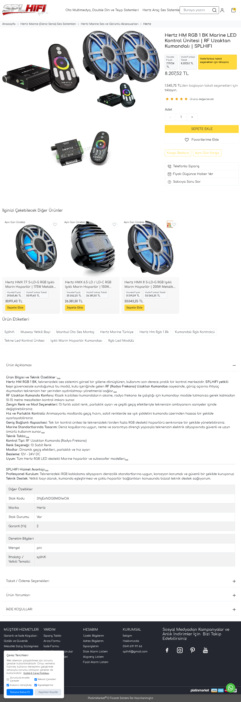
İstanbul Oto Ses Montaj (75, 332)
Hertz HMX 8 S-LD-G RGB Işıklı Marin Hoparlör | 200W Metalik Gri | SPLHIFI (148, 285)
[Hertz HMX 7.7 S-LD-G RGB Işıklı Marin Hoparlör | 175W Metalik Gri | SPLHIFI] (31, 248)
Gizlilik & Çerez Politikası (36, 673)
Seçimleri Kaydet (48, 692)
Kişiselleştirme (45, 685)
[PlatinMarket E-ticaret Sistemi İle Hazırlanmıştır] (200, 690)
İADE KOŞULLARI (19, 609)
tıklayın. (171, 90)
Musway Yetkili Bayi (35, 332)
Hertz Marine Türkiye (116, 332)
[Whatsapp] (230, 688)
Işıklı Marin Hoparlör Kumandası (76, 340)
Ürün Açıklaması (19, 365)
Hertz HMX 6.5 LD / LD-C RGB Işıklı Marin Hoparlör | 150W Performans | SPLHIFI (88, 285)
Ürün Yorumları (18, 595)
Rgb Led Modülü (121, 340)
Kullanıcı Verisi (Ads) (20, 685)
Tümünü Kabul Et (20, 692)
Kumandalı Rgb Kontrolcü (195, 332)
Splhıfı (9, 332)
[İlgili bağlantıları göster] (58, 378)
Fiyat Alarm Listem (95, 662)
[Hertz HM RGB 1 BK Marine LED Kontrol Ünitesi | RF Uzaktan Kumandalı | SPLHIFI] (40, 69)
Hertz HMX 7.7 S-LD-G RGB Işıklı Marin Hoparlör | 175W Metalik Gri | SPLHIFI (29, 285)
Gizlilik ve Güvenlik (16, 641)
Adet (168, 109)
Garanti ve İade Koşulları (20, 635)
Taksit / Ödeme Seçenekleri (27, 581)
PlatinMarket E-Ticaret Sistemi (108, 698)
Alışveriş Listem (93, 656)
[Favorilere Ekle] (55, 224)
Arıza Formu (51, 641)
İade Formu (51, 646)
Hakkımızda (131, 641)
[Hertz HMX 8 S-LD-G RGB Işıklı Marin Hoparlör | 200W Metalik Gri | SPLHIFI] (150, 248)
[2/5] (169, 99)
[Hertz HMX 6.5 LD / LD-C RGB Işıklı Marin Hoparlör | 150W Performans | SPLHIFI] (91, 248)
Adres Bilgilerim (93, 641)
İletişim (127, 635)
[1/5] (167, 99)
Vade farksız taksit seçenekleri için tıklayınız (214, 60)
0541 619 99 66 (132, 646)
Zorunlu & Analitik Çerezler (20, 679)
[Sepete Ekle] (202, 129)
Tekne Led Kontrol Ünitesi (24, 340)
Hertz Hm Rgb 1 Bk (154, 332)
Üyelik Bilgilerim (93, 635)
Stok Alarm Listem (95, 651)
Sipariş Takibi (52, 635)
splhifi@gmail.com (135, 651)
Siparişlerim (91, 646)
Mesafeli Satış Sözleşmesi (21, 646)
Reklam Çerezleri (47, 679)
